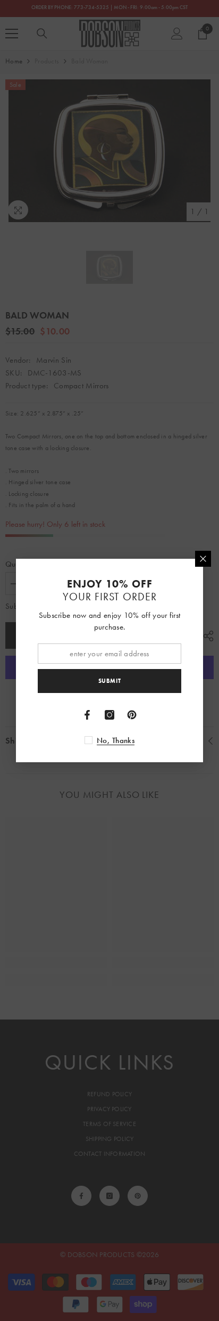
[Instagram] (109, 715)
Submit (109, 680)
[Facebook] (87, 715)
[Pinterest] (132, 715)
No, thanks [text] (115, 740)
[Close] (203, 559)
